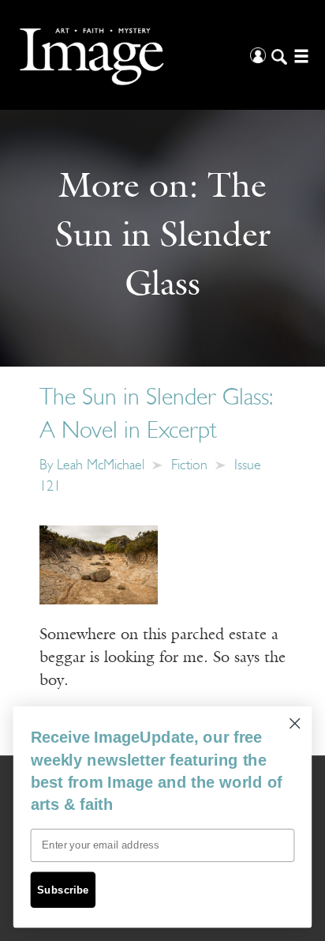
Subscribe (63, 889)
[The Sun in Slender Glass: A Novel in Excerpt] (98, 565)
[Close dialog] (294, 723)
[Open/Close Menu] (299, 55)
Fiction (189, 466)
